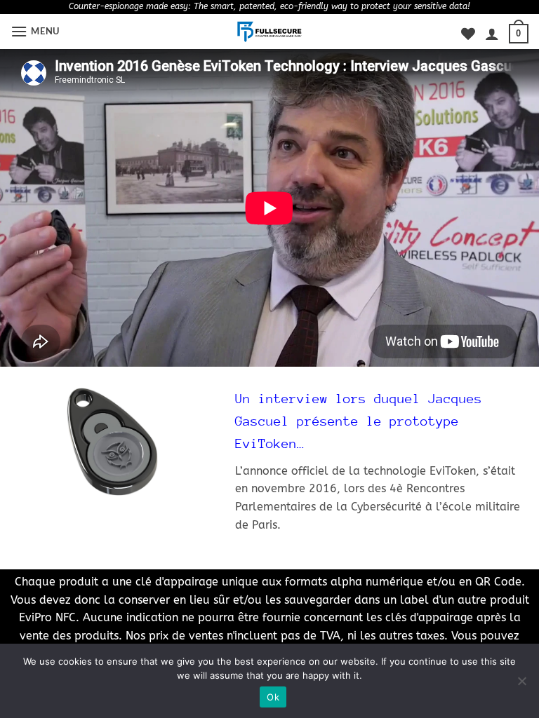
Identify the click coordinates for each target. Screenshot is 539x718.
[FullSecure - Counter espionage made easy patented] (269, 31)
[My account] (492, 33)
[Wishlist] (468, 33)
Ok (273, 697)
